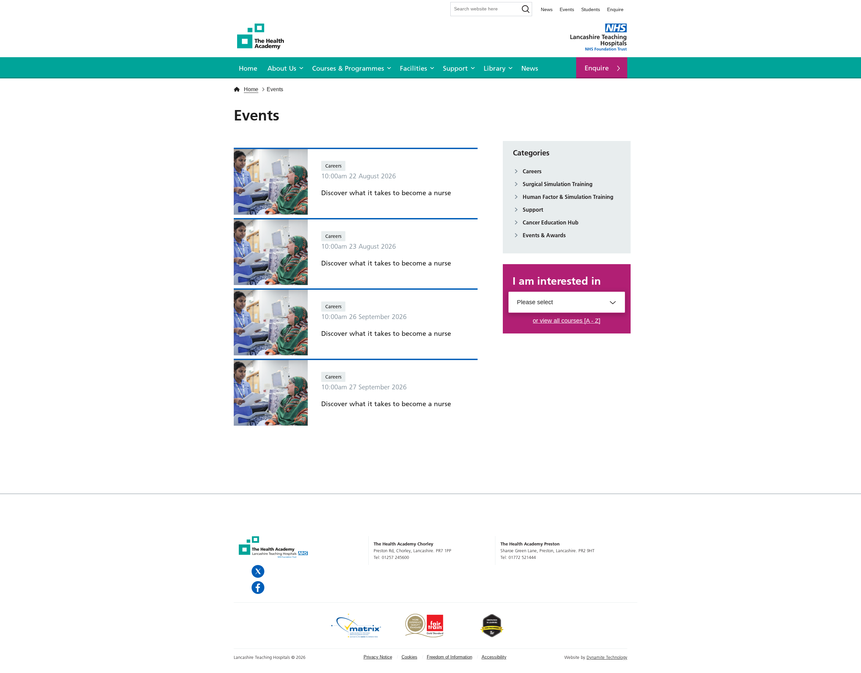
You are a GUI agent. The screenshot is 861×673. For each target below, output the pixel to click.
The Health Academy (264, 36)
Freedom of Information (449, 657)
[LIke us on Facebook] (259, 587)
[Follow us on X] (259, 571)
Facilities (413, 68)
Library (495, 68)
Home (248, 68)
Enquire (615, 9)
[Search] (526, 9)
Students (590, 9)
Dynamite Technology (607, 657)
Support (455, 68)
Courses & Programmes (348, 68)
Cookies (409, 657)
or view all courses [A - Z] (566, 320)
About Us (281, 68)
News (547, 9)
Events (567, 9)
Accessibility (494, 657)
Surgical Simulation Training (558, 184)
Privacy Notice (378, 657)
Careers (333, 166)
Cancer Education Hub (550, 222)
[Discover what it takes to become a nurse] (271, 181)
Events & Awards (544, 235)
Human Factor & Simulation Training (568, 196)
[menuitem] (248, 67)
